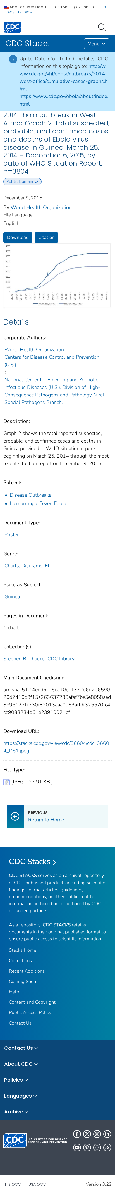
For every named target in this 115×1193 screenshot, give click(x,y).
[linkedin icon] (107, 1134)
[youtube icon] (77, 1147)
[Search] (103, 27)
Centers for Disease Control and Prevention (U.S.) (51, 361)
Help (14, 992)
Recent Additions (27, 971)
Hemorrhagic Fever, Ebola (38, 503)
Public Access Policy (30, 1012)
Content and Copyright (32, 1002)
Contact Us (20, 1023)
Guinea (12, 596)
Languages (18, 1095)
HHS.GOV (12, 1184)
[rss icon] (107, 1147)
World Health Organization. (42, 207)
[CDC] (12, 26)
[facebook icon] (77, 1134)
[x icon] (87, 1134)
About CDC (18, 1063)
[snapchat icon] (97, 1147)
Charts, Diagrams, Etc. (28, 565)
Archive (13, 1111)
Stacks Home (22, 950)
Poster (11, 534)
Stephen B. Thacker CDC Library (39, 658)
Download (18, 237)
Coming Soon (22, 981)
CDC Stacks (30, 861)
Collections (20, 960)
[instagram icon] (97, 1134)
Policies (13, 1079)
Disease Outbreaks (30, 495)
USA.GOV (37, 1184)
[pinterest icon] (87, 1147)
